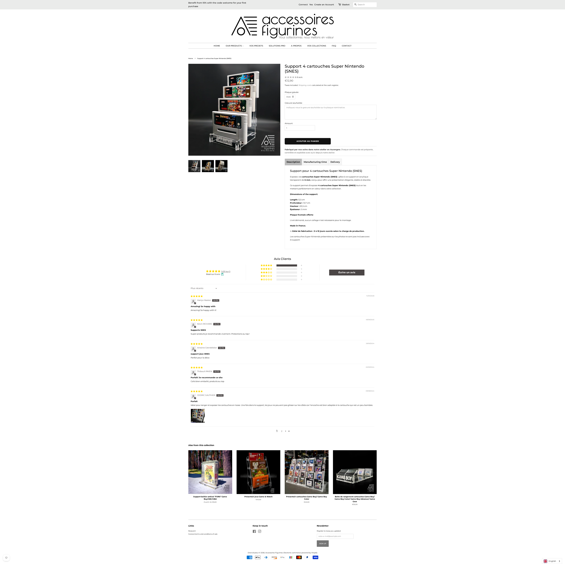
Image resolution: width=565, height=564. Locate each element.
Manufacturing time (315, 162)
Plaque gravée (292, 92)
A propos (296, 46)
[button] (291, 77)
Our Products (234, 46)
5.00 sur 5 (225, 271)
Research (192, 531)
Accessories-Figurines (274, 553)
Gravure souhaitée (293, 103)
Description (293, 162)
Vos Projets (256, 46)
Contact (347, 46)
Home (217, 46)
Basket (346, 4)
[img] (197, 296)
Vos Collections (316, 46)
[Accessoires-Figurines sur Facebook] (254, 532)
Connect (303, 4)
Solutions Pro (277, 46)
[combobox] (552, 561)
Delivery (335, 162)
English (552, 561)
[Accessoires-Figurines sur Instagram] (259, 532)
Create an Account (324, 4)
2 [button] (281, 431)
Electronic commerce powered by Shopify (300, 553)
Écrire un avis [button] (346, 272)
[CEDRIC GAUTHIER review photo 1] (198, 416)
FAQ (334, 46)
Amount (289, 123)
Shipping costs (305, 85)
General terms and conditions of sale (202, 534)
